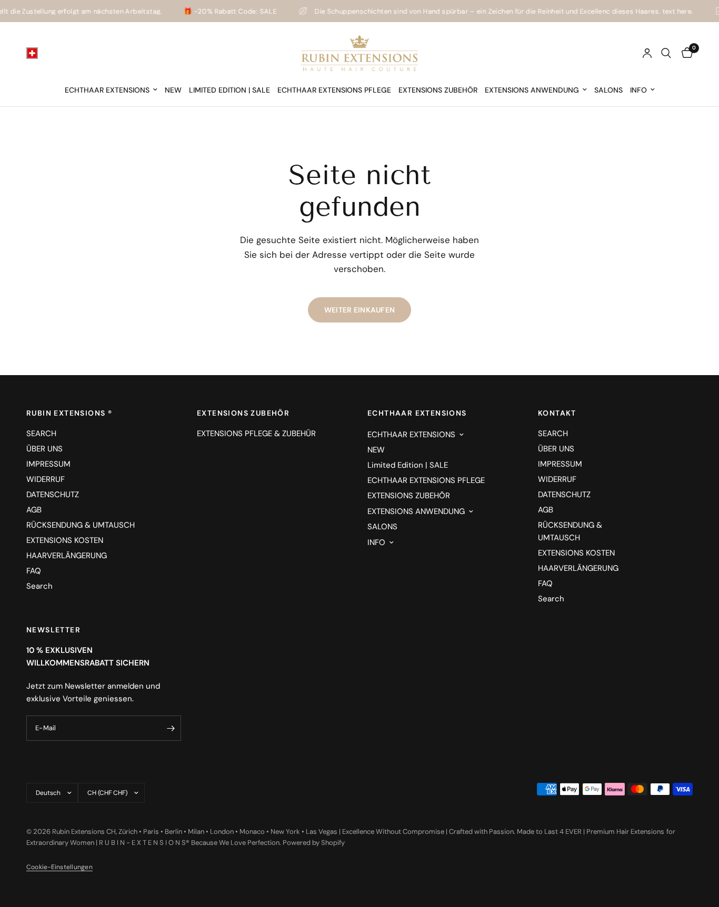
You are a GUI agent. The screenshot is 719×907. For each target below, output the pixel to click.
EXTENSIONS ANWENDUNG (532, 90)
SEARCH (41, 433)
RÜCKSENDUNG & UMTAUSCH (80, 525)
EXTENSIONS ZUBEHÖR (437, 90)
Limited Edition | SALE (229, 90)
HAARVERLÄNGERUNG (66, 555)
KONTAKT (557, 413)
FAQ (33, 571)
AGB (34, 510)
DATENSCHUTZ (52, 494)
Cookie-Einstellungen (59, 867)
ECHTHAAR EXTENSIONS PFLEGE (334, 90)
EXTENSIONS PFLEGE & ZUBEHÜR (256, 433)
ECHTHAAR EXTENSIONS (107, 90)
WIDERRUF (45, 479)
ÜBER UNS (44, 449)
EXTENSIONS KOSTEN (64, 540)
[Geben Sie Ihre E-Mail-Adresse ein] (170, 728)
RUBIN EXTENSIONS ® (69, 413)
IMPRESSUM (48, 464)
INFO (638, 90)
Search (39, 586)
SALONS (608, 90)
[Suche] (666, 53)
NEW (173, 90)
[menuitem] (111, 90)
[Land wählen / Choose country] (32, 53)
